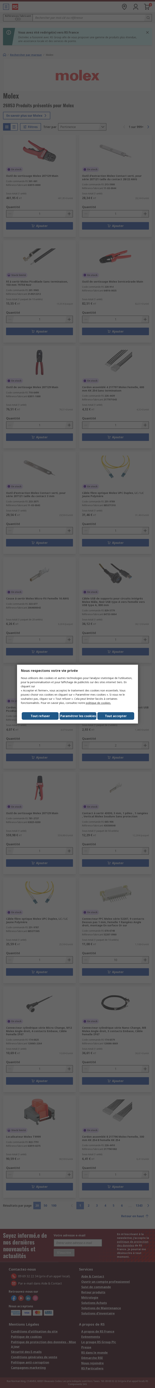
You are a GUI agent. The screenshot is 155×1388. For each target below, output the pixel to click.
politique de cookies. (98, 703)
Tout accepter (116, 716)
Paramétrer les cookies (78, 716)
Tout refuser (40, 716)
